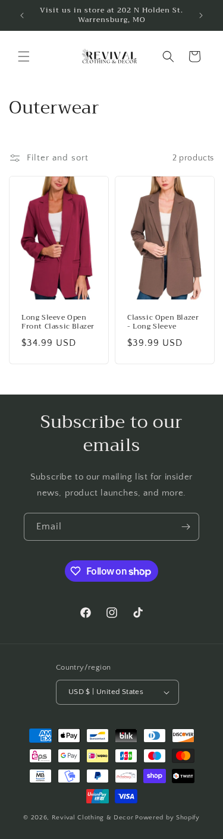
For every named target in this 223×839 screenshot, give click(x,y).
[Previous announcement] (22, 15)
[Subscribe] (185, 527)
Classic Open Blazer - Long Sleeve (163, 322)
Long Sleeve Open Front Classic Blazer (58, 322)
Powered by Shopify (167, 817)
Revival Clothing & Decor (93, 817)
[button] (24, 56)
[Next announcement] (201, 15)
